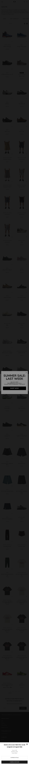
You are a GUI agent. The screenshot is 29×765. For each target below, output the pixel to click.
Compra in (14, 762)
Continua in (14, 757)
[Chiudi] (27, 744)
